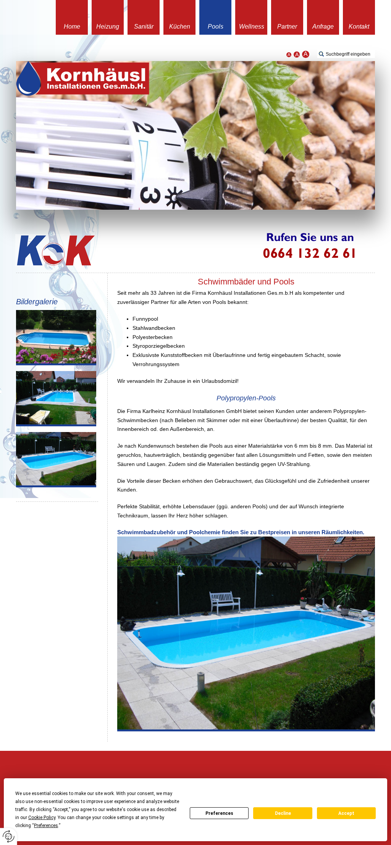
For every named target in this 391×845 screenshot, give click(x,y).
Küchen (179, 26)
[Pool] (56, 337)
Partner (287, 26)
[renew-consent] (8, 836)
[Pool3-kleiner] (56, 459)
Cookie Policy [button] (41, 817)
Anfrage (323, 26)
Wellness (251, 26)
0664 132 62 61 (321, 250)
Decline (283, 813)
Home (72, 26)
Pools (215, 26)
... (82, 78)
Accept (346, 813)
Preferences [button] (46, 825)
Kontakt (359, 26)
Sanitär (143, 26)
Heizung (107, 26)
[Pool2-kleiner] (56, 398)
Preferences (219, 813)
